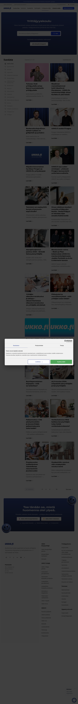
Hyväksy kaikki (61, 361)
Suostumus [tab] (16, 345)
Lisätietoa (38, 361)
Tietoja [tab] (62, 345)
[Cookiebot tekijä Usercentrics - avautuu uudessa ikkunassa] (65, 341)
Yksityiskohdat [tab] (39, 345)
